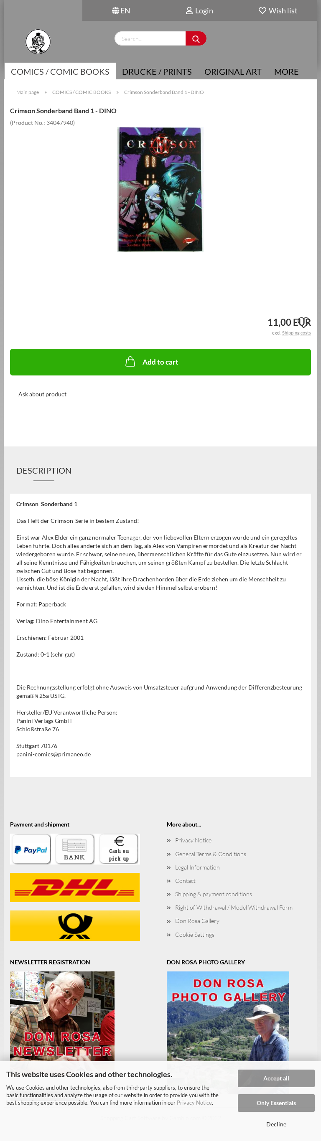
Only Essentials (276, 1102)
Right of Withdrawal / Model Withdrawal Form (234, 907)
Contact (185, 880)
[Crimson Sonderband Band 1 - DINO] (160, 188)
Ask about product (42, 394)
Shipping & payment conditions (213, 894)
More (286, 71)
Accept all (276, 1078)
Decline (276, 1124)
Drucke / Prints (157, 71)
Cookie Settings (194, 934)
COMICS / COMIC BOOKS (60, 71)
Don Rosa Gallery (197, 920)
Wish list (282, 10)
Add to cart (160, 362)
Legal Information (197, 867)
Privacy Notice (194, 1102)
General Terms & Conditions (210, 853)
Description (43, 470)
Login (203, 10)
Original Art (233, 71)
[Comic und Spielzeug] (38, 42)
